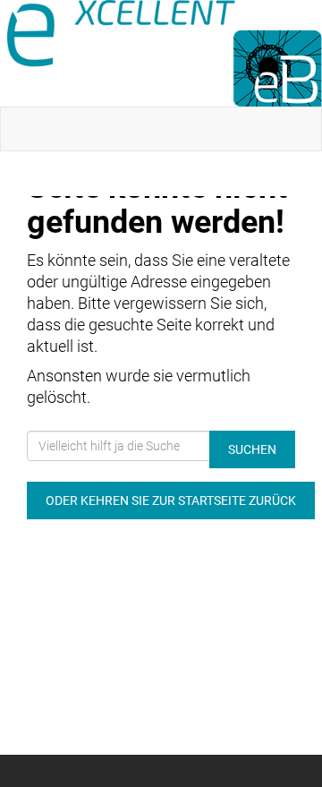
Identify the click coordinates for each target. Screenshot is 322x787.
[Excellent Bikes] (164, 53)
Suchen (252, 449)
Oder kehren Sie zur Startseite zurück (171, 500)
